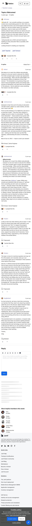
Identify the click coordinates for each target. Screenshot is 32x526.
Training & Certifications (7, 456)
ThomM (8, 421)
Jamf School (16, 51)
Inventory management (7, 490)
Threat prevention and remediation (10, 502)
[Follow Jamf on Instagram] (11, 446)
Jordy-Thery (9, 425)
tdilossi (5, 69)
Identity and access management (10, 497)
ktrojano (6, 218)
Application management (7, 487)
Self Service (4, 495)
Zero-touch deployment (7, 482)
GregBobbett (7, 298)
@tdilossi (13, 180)
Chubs (7, 416)
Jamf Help (4, 453)
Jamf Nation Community (7, 458)
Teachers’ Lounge (7, 8)
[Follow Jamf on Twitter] (2, 446)
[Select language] (20, 3)
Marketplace (4, 464)
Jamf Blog (3, 461)
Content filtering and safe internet (10, 505)
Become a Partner (6, 466)
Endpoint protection (6, 500)
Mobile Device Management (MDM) (10, 484)
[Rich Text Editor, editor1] (16, 363)
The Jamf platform (6, 479)
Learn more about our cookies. (18, 515)
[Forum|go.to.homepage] (9, 4)
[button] (3, 4)
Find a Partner (5, 469)
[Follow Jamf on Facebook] (15, 446)
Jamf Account (5, 471)
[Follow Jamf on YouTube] (8, 445)
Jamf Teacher (6, 51)
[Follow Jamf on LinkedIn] (5, 446)
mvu (7, 411)
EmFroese (6, 19)
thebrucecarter (10, 430)
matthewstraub (8, 102)
